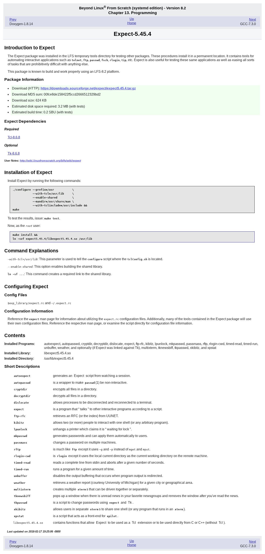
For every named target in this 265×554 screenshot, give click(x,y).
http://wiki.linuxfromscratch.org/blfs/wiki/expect (50, 160)
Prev (13, 19)
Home (131, 23)
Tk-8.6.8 (14, 153)
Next (252, 19)
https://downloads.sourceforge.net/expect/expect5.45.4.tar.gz (88, 88)
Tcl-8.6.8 (14, 137)
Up (132, 19)
